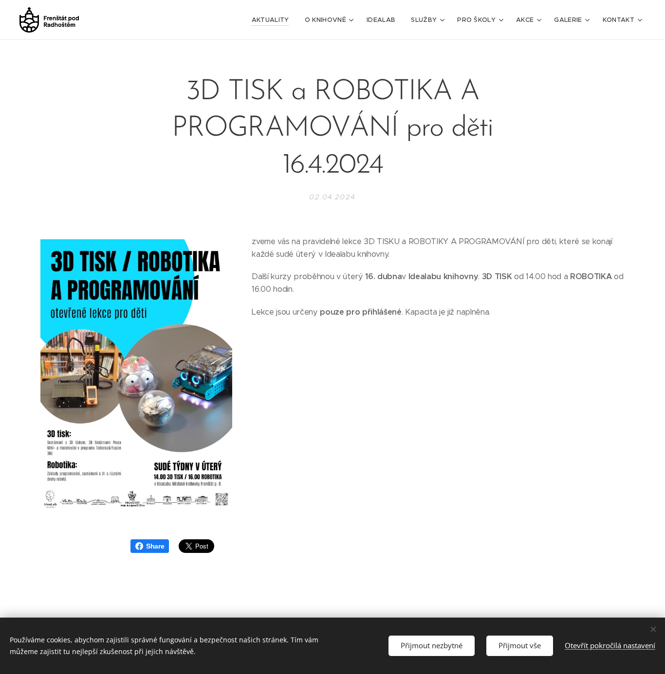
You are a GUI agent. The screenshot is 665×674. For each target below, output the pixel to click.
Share (155, 546)
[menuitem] (273, 20)
